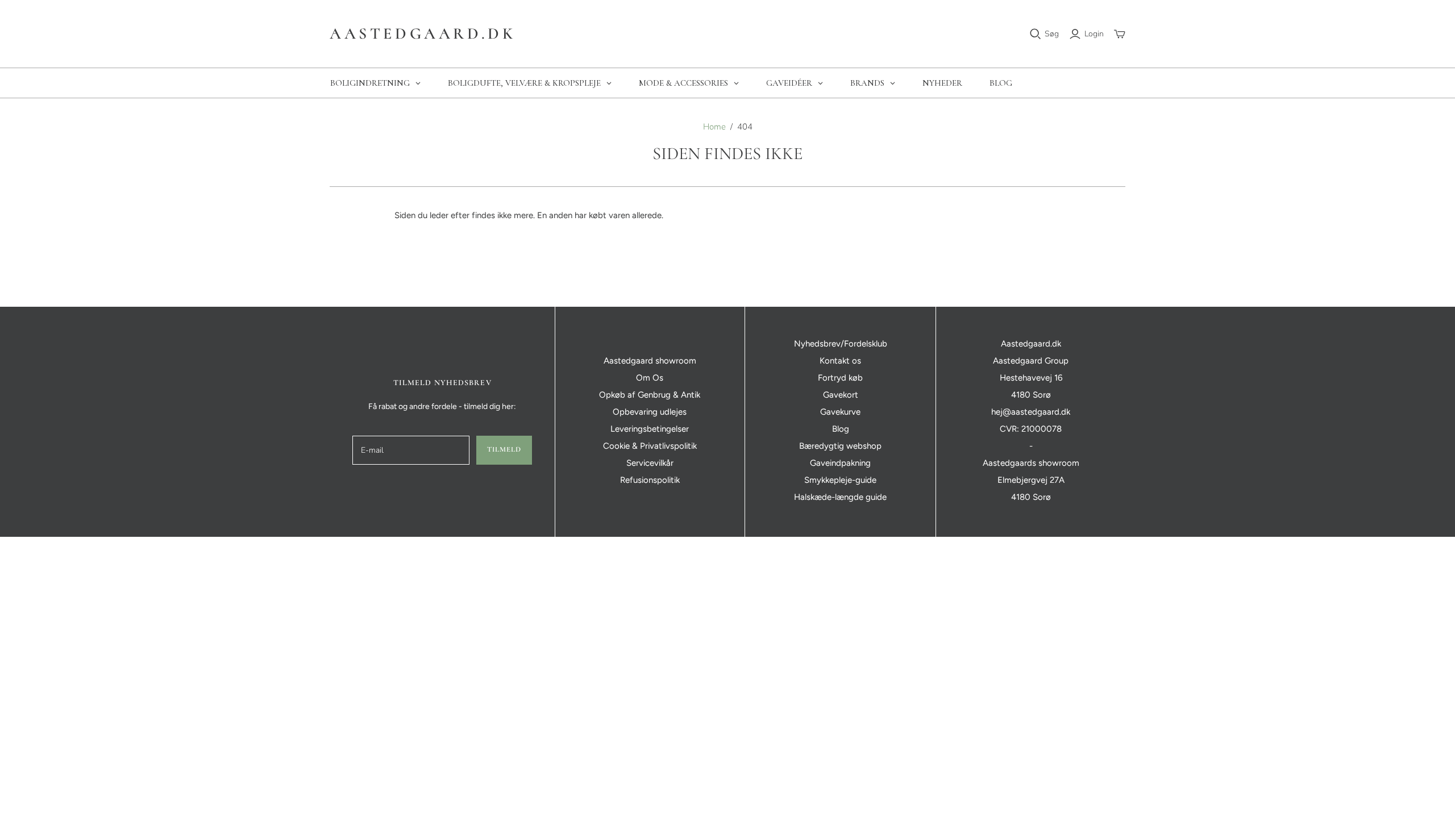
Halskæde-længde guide (840, 497)
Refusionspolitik (650, 480)
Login (1094, 33)
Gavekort (840, 395)
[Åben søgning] (1035, 34)
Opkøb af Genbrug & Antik (649, 395)
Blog (840, 429)
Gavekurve (840, 412)
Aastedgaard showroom (650, 361)
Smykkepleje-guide (840, 480)
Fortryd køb (840, 378)
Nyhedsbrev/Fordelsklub (840, 344)
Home (714, 126)
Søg (1052, 33)
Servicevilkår (650, 463)
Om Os (649, 378)
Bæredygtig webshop (840, 446)
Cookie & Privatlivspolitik (650, 446)
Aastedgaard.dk (423, 33)
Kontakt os (840, 361)
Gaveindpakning (840, 463)
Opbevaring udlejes (650, 412)
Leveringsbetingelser (649, 429)
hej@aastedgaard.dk (1030, 412)
